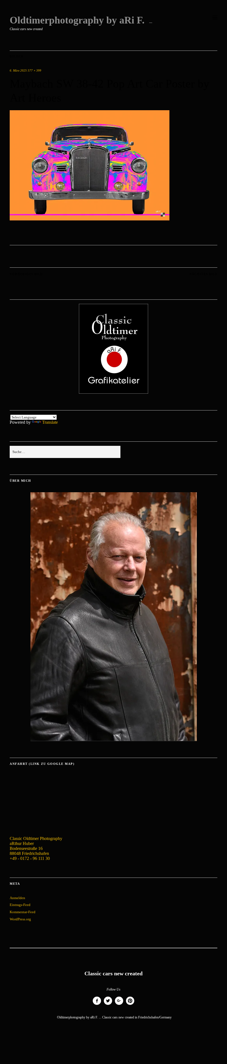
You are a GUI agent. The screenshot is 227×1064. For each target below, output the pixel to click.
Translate (50, 422)
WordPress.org (20, 919)
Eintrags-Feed (20, 905)
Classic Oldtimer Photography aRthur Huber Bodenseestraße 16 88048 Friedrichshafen (36, 846)
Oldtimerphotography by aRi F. (77, 20)
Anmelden (17, 898)
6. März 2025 (18, 70)
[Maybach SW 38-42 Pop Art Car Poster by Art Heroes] (89, 219)
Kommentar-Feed (22, 912)
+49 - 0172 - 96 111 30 (30, 858)
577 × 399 (34, 70)
